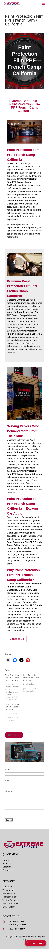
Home (5, 860)
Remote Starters (10, 897)
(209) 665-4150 (14, 735)
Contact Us (17, 639)
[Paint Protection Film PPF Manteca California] (32, 683)
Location (6, 866)
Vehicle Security (10, 900)
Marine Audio (8, 893)
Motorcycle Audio (10, 903)
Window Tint (8, 890)
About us (6, 863)
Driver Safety (8, 907)
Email (7, 780)
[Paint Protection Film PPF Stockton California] (14, 712)
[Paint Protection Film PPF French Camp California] (14, 687)
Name (8, 769)
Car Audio (7, 887)
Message (9, 791)
